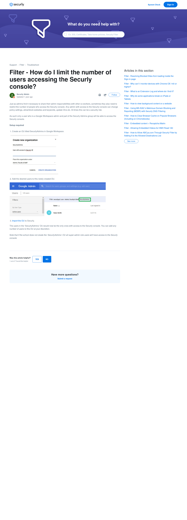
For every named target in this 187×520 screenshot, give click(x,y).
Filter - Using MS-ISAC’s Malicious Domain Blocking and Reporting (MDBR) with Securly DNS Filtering (149, 110)
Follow (114, 94)
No (47, 259)
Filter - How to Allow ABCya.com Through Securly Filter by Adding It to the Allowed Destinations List (150, 134)
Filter (22, 64)
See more (131, 141)
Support (13, 64)
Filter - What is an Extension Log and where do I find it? (149, 91)
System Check (154, 4)
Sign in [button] (170, 4)
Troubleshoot (33, 64)
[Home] (17, 4)
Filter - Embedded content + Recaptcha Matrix (144, 123)
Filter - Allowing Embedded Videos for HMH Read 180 (148, 127)
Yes (37, 259)
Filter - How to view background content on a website (148, 103)
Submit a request (64, 278)
